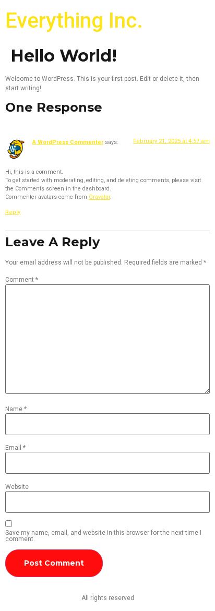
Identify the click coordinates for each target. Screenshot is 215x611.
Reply (12, 212)
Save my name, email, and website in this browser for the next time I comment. (103, 536)
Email (15, 448)
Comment (21, 280)
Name (16, 409)
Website (17, 487)
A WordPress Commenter (67, 142)
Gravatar (99, 197)
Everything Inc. (74, 20)
